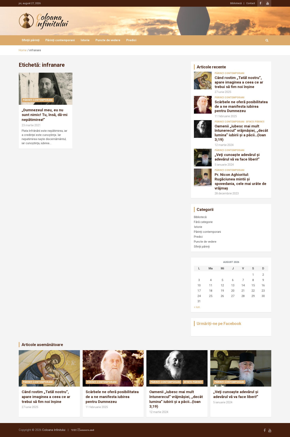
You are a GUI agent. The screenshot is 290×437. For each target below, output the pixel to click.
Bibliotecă (236, 3)
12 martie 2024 (224, 145)
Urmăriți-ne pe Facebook (219, 323)
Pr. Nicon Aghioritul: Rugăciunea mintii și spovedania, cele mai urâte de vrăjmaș (240, 181)
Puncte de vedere (107, 40)
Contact (250, 3)
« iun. (197, 307)
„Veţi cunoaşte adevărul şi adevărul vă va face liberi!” (237, 156)
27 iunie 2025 (223, 92)
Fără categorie (203, 222)
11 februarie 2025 (226, 116)
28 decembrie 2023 (227, 193)
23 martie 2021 (31, 125)
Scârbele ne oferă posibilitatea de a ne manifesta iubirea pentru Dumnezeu (241, 106)
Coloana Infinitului (53, 430)
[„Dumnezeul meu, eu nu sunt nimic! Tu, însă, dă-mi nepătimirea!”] (45, 88)
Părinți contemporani (60, 40)
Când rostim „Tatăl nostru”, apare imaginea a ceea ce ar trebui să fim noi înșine (239, 82)
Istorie (85, 40)
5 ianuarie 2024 (224, 164)
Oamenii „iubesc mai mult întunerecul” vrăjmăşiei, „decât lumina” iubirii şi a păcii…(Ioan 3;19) (241, 133)
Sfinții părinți (30, 40)
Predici (131, 40)
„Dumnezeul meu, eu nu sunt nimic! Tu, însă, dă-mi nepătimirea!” (44, 115)
